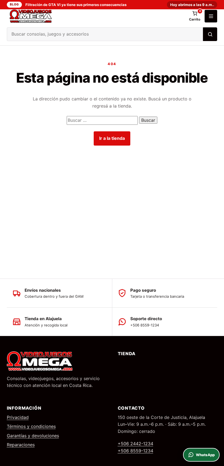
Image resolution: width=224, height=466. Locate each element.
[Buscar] (210, 34)
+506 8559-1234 (135, 450)
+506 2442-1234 (135, 443)
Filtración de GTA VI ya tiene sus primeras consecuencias (75, 4)
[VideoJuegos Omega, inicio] (96, 16)
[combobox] (105, 34)
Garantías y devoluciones (33, 435)
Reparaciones (21, 444)
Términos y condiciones (31, 426)
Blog (14, 4)
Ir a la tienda (112, 138)
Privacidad (18, 417)
